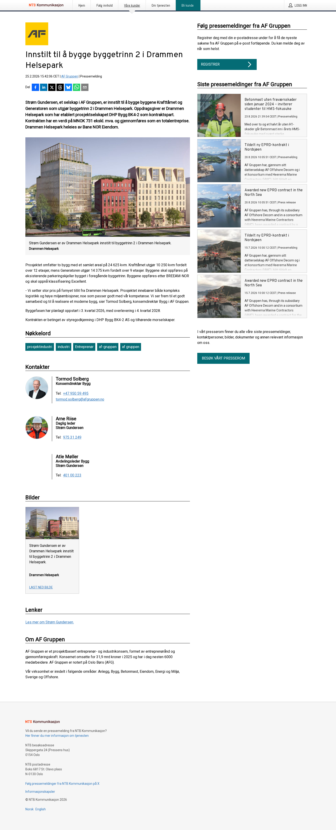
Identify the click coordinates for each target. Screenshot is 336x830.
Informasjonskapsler (40, 791)
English (40, 809)
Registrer (210, 64)
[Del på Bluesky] (68, 88)
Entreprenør (84, 347)
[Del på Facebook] (35, 88)
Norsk (29, 809)
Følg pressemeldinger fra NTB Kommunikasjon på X (62, 783)
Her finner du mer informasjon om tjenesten (57, 735)
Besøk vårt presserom (223, 358)
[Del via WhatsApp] (76, 88)
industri (63, 347)
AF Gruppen (69, 76)
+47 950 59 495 (75, 393)
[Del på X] (52, 88)
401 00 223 (72, 475)
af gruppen (130, 347)
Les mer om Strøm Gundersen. (49, 622)
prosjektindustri (39, 347)
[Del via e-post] (84, 88)
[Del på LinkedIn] (43, 88)
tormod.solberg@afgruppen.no (80, 399)
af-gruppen (108, 347)
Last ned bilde (41, 587)
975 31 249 (72, 437)
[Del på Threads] (60, 88)
